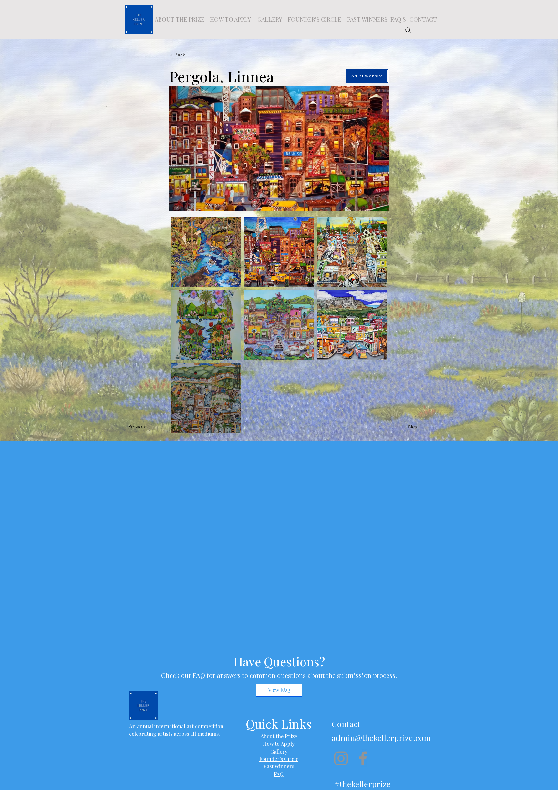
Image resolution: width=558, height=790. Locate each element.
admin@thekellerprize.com (381, 737)
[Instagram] (341, 758)
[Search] (408, 30)
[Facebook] (363, 758)
